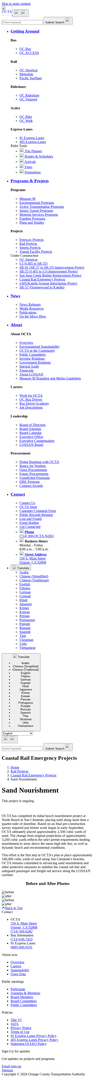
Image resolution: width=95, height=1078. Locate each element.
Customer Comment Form (37, 511)
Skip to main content (16, 4)
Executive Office (31, 437)
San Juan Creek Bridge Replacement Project (50, 275)
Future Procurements (33, 474)
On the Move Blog (32, 316)
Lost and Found (30, 519)
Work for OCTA (31, 395)
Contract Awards (31, 486)
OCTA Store (28, 507)
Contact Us (27, 503)
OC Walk (26, 121)
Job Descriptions (31, 407)
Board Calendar (30, 433)
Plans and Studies (31, 222)
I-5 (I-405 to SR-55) (33, 263)
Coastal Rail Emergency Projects (42, 279)
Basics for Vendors (32, 466)
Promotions (32, 172)
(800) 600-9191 (21, 947)
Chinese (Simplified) (33, 576)
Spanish (24, 632)
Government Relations (35, 362)
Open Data (18, 974)
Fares (28, 167)
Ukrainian (26, 640)
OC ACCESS (29, 53)
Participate (18, 989)
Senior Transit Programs (36, 210)
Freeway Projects (31, 240)
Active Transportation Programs (41, 207)
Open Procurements (33, 470)
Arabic (24, 572)
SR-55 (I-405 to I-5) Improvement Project (48, 271)
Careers (16, 966)
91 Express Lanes (31, 138)
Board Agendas (30, 429)
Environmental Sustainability (39, 346)
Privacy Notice (21, 1028)
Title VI (16, 1020)
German (25, 592)
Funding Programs (32, 218)
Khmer (24, 608)
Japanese (25, 604)
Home (15, 767)
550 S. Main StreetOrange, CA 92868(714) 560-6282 (24, 927)
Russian (24, 628)
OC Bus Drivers (30, 399)
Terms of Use (20, 1032)
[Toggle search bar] (10, 739)
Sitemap (7, 1070)
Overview (26, 342)
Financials (26, 370)
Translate (22, 568)
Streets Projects (30, 247)
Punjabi (24, 624)
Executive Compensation (36, 441)
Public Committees (32, 354)
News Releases (30, 304)
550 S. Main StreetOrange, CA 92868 (33, 558)
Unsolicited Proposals (34, 478)
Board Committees (24, 1001)
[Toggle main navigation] (20, 13)
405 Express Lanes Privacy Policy (34, 1040)
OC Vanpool (28, 99)
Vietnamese (27, 648)
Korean (24, 612)
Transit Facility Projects (35, 251)
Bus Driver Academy (34, 403)
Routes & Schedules (38, 156)
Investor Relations (32, 358)
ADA (15, 1024)
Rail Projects (28, 244)
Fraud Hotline (29, 523)
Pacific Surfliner (30, 78)
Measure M (27, 199)
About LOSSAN (31, 374)
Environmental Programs (36, 203)
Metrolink (26, 74)
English (24, 584)
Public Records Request (36, 515)
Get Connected (29, 527)
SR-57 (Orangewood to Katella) (41, 287)
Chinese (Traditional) (34, 580)
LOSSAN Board (31, 445)
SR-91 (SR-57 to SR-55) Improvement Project (51, 267)
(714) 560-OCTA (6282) (36, 534)
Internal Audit (29, 366)
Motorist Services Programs (38, 214)
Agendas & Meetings (25, 993)
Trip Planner (33, 151)
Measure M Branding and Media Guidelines (50, 378)
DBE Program (29, 482)
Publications (27, 312)
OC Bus (25, 49)
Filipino (24, 588)
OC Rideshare (29, 95)
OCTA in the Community (37, 350)
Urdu (23, 644)
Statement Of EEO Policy (29, 1044)
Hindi (23, 600)
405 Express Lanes (32, 142)
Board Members (22, 997)
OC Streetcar (28, 70)
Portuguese (27, 620)
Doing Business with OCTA (39, 462)
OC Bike (25, 117)
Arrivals (30, 162)
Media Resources (31, 308)
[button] (52, 31)
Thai (22, 636)
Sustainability (20, 970)
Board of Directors (32, 425)
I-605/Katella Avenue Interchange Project (48, 283)
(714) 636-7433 (21, 939)
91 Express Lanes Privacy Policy (34, 1036)
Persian (24, 616)
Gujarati (25, 596)
